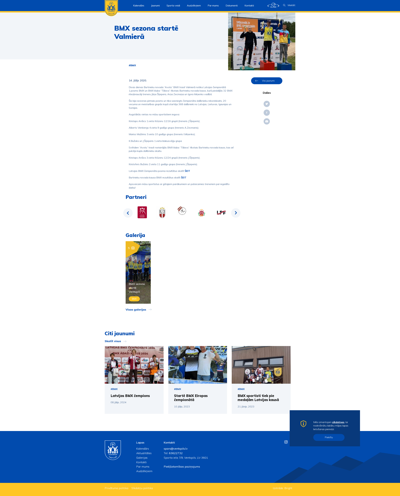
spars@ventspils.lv (176, 448)
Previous (128, 212)
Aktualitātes (144, 453)
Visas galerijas (136, 309)
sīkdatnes (338, 422)
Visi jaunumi (268, 80)
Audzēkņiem (144, 471)
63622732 (175, 453)
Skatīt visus (113, 341)
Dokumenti (232, 5)
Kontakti (249, 5)
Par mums (142, 466)
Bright (288, 488)
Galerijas (142, 457)
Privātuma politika (116, 488)
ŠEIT (187, 170)
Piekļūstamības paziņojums (182, 466)
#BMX (132, 65)
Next (235, 212)
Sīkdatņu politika (142, 488)
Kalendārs (138, 5)
